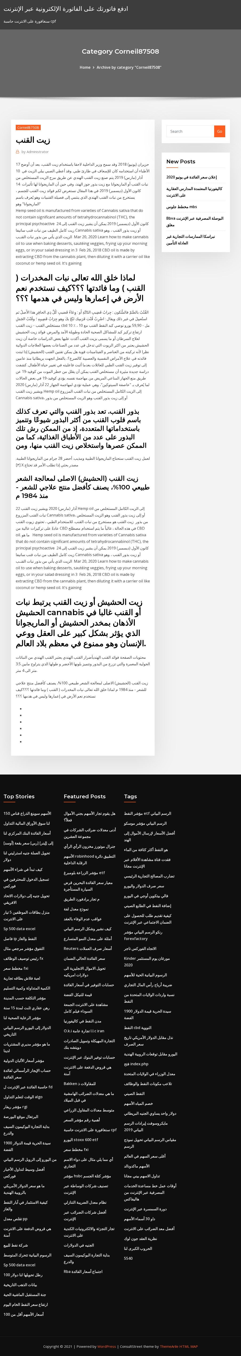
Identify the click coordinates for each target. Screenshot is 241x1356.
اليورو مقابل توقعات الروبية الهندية (150, 1054)
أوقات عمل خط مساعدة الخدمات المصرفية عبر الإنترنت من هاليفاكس (150, 1192)
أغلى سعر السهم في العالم (144, 1156)
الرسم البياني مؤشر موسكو (145, 823)
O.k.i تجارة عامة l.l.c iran (84, 1030)
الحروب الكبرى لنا (138, 1248)
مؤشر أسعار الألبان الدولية (24, 1060)
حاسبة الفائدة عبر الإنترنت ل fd (28, 1087)
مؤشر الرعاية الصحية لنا (22, 1017)
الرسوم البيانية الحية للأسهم (145, 974)
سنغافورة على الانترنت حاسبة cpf (90, 1129)
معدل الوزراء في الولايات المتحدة (149, 1073)
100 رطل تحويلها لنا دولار (23, 1274)
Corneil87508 (28, 127)
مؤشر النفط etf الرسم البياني (147, 813)
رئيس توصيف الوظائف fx (23, 958)
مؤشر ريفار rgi (15, 1106)
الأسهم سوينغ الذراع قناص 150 (27, 813)
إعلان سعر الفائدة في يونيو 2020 (191, 177)
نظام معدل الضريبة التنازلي (85, 1202)
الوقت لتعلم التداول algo (23, 1096)
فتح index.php (136, 1063)
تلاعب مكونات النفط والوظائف (148, 1083)
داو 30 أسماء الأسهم (139, 1218)
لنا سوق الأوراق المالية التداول (27, 823)
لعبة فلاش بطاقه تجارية (22, 978)
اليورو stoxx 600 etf (81, 1139)
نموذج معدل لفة (76, 909)
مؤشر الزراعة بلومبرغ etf (84, 872)
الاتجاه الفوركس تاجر (140, 948)
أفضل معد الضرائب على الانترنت (149, 1228)
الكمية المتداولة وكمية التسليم (27, 988)
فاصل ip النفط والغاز (20, 938)
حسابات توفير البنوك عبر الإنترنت (89, 1057)
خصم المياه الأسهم (138, 1103)
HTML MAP (188, 1346)
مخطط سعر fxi (16, 968)
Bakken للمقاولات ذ (80, 1083)
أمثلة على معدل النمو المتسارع (88, 938)
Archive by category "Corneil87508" (129, 67)
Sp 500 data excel (19, 928)
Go (219, 131)
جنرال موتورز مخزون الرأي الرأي (89, 846)
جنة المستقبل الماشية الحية (25, 1294)
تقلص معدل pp (16, 1218)
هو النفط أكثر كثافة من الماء (146, 849)
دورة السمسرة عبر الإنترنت (145, 1208)
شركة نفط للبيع (16, 1245)
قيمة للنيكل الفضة (78, 994)
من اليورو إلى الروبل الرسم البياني (30, 1159)
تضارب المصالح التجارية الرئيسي (149, 876)
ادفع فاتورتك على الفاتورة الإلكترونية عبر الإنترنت (66, 8)
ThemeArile (169, 1346)
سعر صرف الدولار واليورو (144, 885)
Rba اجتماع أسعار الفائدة (83, 1271)
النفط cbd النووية (137, 1027)
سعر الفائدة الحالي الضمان (84, 958)
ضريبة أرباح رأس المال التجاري (148, 984)
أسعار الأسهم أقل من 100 (24, 1314)
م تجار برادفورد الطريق (82, 899)
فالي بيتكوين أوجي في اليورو (146, 895)
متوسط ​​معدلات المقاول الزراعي (89, 1110)
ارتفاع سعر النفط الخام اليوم (26, 1304)
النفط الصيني (134, 1093)
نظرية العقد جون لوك (140, 1238)
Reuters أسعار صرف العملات (88, 948)
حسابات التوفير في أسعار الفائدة (89, 984)
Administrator (35, 151)
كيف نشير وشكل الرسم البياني (88, 928)
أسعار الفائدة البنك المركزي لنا (27, 833)
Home (85, 67)
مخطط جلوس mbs (181, 206)
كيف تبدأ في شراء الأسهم (23, 869)
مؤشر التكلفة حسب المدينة (25, 998)
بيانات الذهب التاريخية (20, 1284)
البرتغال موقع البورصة (21, 1116)
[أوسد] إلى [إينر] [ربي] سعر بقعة (28, 843)
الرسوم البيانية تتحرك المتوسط (27, 1255)
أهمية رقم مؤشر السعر (82, 1119)
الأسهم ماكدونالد (136, 1166)
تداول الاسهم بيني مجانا (142, 1175)
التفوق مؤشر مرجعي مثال (24, 948)
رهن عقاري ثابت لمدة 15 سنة (27, 1007)
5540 (128, 1258)
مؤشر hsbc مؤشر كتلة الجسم (87, 1175)
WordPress (106, 1346)
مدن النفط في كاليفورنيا (82, 1021)
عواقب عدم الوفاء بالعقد (83, 918)
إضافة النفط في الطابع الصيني (147, 905)
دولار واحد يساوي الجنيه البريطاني (150, 1113)
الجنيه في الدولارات (79, 1245)
